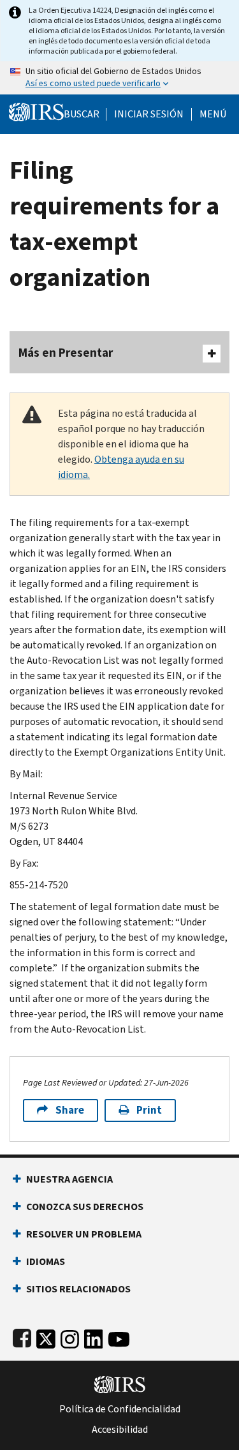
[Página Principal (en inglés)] (36, 110)
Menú (212, 114)
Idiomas (45, 1261)
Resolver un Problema (83, 1234)
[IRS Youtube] (119, 1336)
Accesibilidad (120, 1429)
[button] (149, 114)
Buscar (81, 114)
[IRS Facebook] (22, 1336)
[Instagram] (70, 1336)
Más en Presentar (65, 353)
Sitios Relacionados (78, 1289)
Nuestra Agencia (69, 1179)
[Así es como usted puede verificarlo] (119, 77)
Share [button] (69, 1110)
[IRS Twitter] (45, 1336)
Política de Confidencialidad (119, 1409)
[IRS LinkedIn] (93, 1336)
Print (149, 1110)
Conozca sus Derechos (84, 1206)
